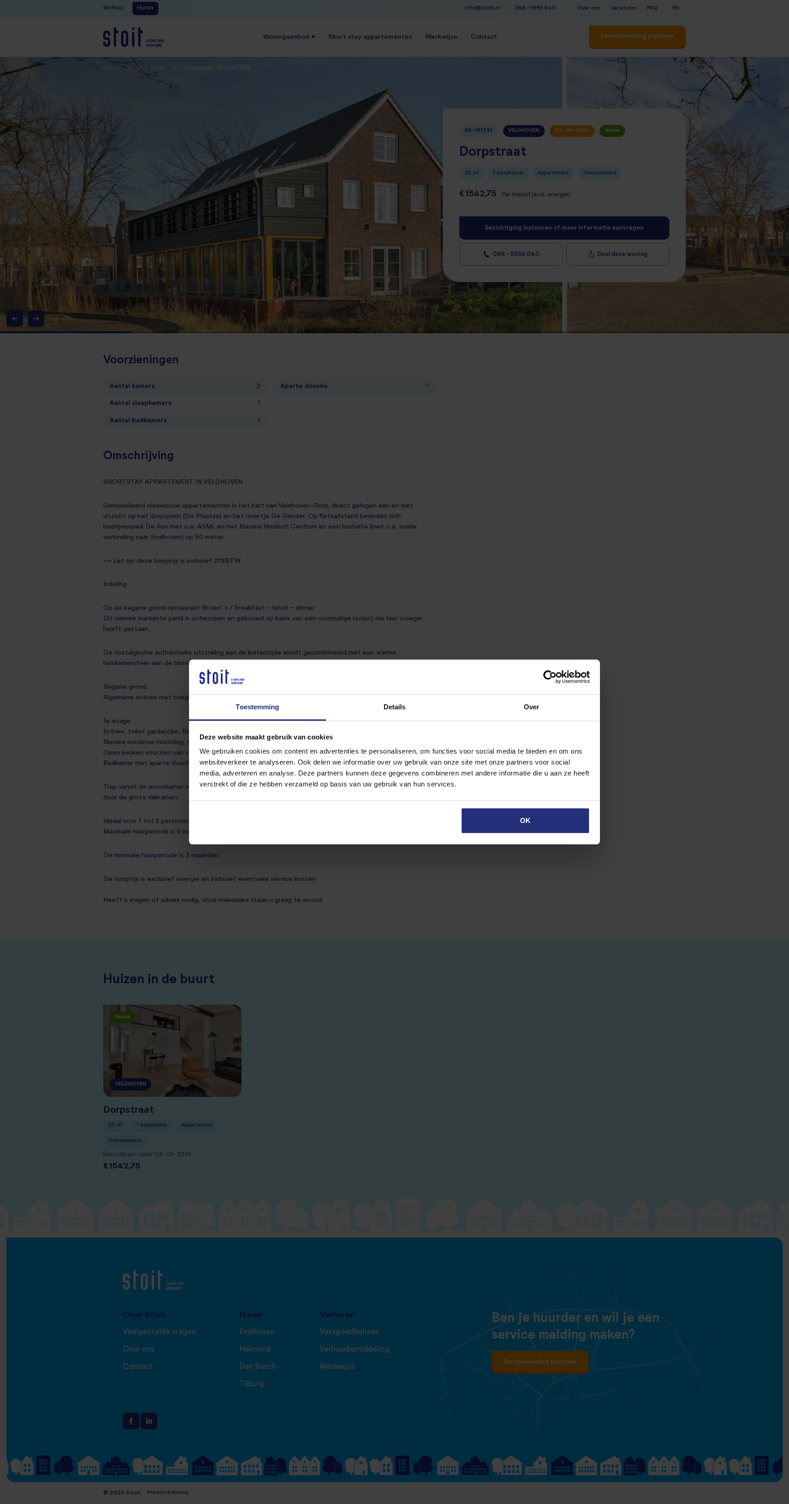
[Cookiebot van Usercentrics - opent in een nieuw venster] (550, 677)
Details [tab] (395, 707)
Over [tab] (531, 707)
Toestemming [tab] (257, 707)
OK (525, 820)
